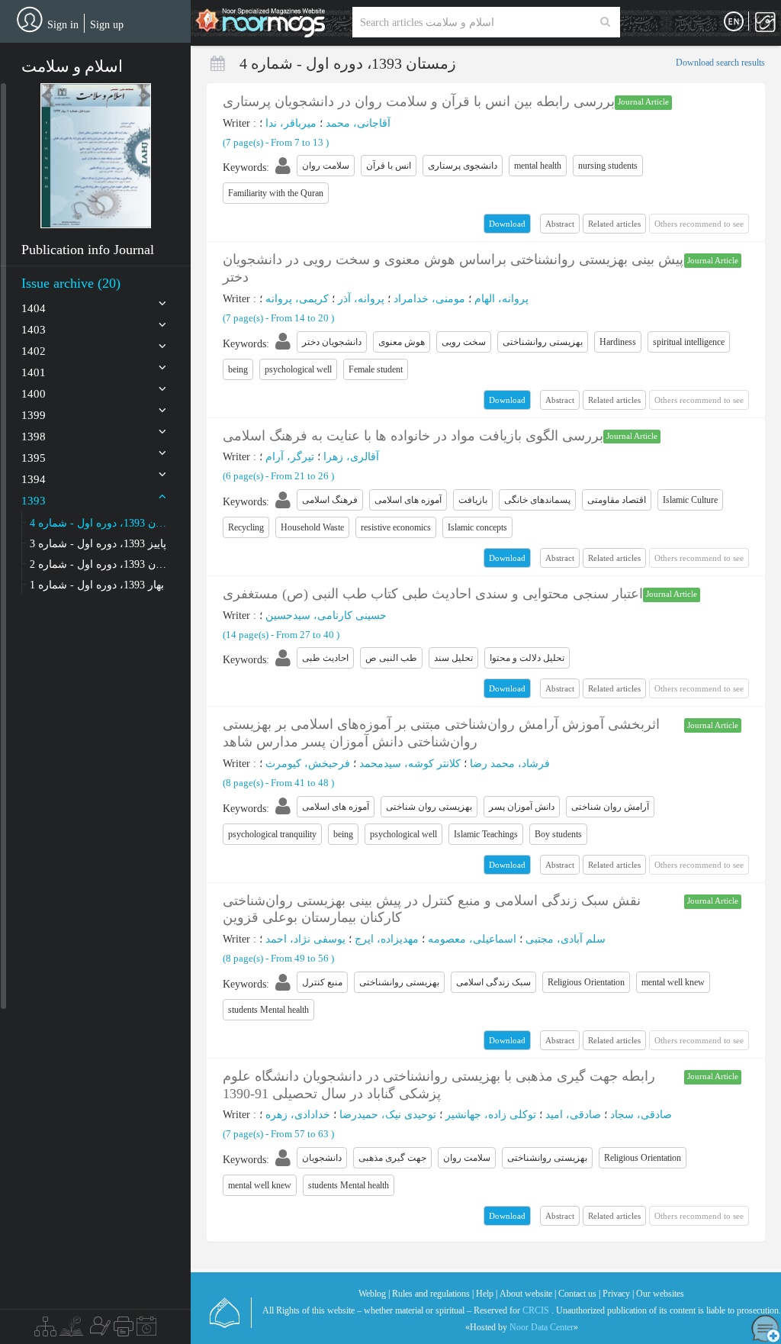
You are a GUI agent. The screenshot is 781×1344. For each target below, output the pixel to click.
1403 (33, 330)
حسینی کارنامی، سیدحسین (326, 615)
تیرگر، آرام (289, 457)
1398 (33, 436)
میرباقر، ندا (291, 123)
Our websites (660, 1293)
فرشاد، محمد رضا (510, 763)
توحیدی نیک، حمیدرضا (387, 1114)
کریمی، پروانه (297, 299)
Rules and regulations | (433, 1293)
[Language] (733, 22)
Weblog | (374, 1293)
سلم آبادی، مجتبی (565, 939)
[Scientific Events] (146, 1330)
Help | (486, 1293)
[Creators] (98, 1330)
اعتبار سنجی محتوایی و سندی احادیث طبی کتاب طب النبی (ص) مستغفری (433, 593)
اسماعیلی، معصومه (472, 939)
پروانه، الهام (501, 299)
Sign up (107, 25)
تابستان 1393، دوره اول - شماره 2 (98, 564)
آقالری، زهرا (351, 457)
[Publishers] (123, 1330)
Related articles (614, 223)
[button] (95, 155)
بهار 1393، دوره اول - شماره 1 (97, 585)
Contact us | (579, 1293)
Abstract (559, 223)
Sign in (63, 25)
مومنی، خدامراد (429, 299)
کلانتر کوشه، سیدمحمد (410, 763)
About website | (528, 1293)
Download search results (720, 62)
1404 (33, 308)
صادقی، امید (573, 1114)
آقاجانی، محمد (358, 123)
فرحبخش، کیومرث (307, 763)
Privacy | (618, 1293)
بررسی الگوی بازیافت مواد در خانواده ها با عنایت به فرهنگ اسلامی (413, 435)
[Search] (605, 22)
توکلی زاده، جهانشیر (490, 1114)
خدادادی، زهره (297, 1114)
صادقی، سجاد (641, 1114)
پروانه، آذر (361, 299)
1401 (33, 372)
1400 (33, 394)
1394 (33, 479)
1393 (33, 501)
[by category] (45, 1330)
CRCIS (535, 1310)
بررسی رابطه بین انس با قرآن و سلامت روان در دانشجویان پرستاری (419, 101)
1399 (33, 415)
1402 (33, 351)
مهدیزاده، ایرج (387, 939)
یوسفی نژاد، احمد (305, 939)
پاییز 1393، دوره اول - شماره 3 (98, 544)
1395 (33, 458)
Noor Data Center (541, 1327)
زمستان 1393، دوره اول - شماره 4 (98, 523)
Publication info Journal (87, 249)
